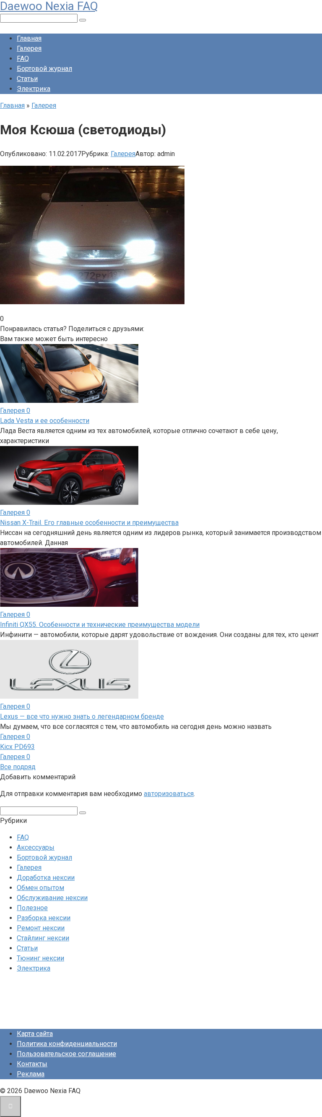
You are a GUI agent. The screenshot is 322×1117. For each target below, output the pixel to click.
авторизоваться (169, 794)
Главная (29, 38)
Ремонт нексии (41, 928)
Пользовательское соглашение (66, 1054)
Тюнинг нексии (40, 958)
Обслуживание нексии (52, 898)
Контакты (32, 1064)
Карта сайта (35, 1034)
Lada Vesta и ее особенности (44, 421)
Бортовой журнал (44, 69)
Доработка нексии (46, 878)
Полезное (32, 908)
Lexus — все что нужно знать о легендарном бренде (82, 716)
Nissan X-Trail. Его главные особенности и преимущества (89, 523)
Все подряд (18, 767)
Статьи (27, 79)
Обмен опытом (40, 888)
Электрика (33, 89)
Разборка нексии (43, 918)
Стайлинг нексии (43, 938)
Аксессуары (36, 847)
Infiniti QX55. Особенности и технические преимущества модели (100, 625)
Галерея (29, 48)
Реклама (30, 1074)
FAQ (23, 59)
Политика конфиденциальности (67, 1044)
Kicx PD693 (17, 747)
